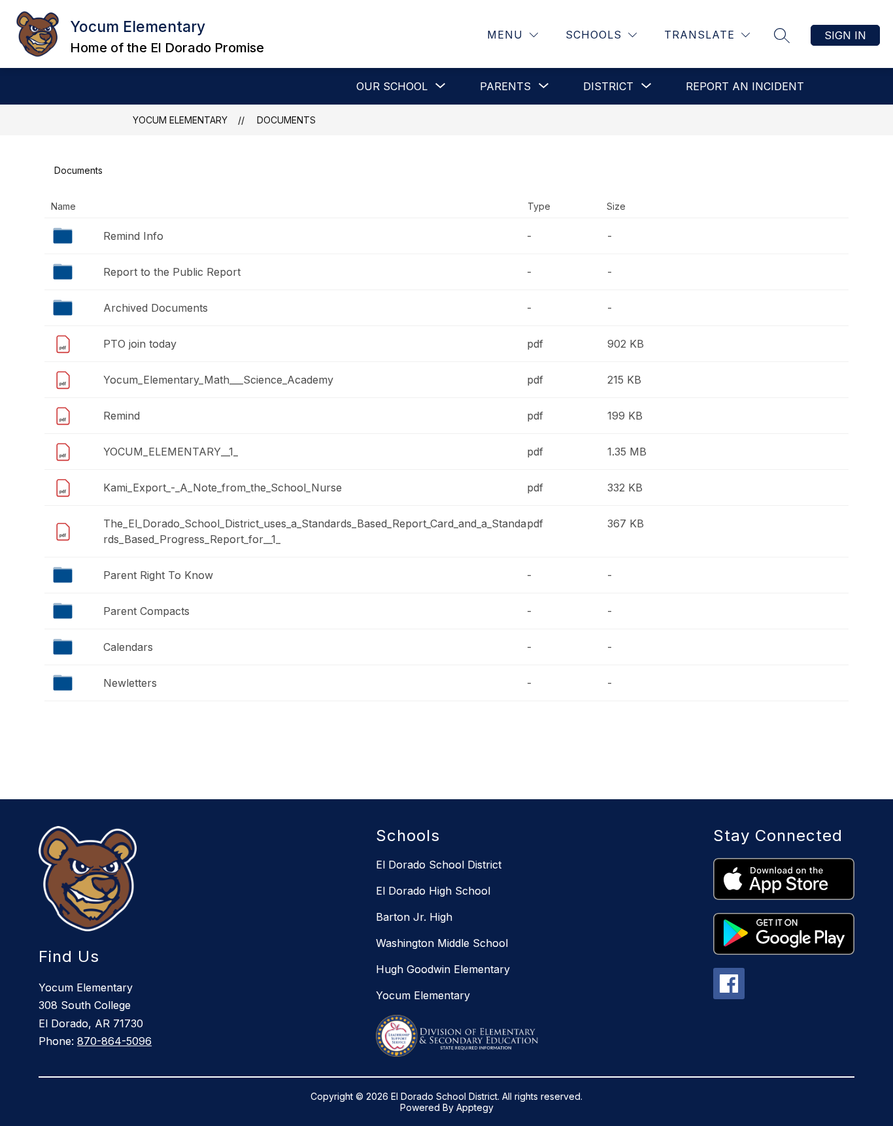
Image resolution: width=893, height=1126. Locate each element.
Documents (286, 119)
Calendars (128, 647)
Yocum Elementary (180, 119)
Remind (121, 415)
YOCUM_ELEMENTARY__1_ (170, 451)
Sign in (845, 35)
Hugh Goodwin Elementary (443, 969)
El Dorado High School (433, 890)
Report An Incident (745, 86)
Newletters (130, 682)
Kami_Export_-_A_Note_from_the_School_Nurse (222, 487)
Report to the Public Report (172, 271)
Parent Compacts (146, 611)
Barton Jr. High (414, 916)
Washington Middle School (442, 943)
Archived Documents (155, 307)
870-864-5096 (114, 1041)
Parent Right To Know (158, 575)
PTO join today (140, 343)
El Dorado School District (438, 864)
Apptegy (475, 1107)
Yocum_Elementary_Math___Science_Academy (218, 379)
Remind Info (133, 235)
